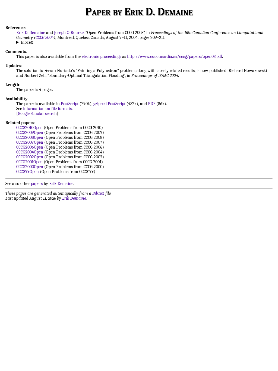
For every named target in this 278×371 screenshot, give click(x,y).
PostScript (69, 103)
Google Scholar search (37, 113)
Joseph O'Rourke (69, 32)
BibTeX (27, 42)
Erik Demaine (61, 183)
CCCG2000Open (29, 166)
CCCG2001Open (29, 161)
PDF (151, 103)
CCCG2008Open (29, 137)
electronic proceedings (101, 56)
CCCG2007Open (29, 142)
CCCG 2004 (45, 37)
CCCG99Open (27, 171)
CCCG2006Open (29, 147)
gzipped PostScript (109, 103)
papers (37, 183)
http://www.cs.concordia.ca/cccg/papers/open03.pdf (174, 56)
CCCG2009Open (29, 132)
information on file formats (47, 108)
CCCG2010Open (29, 127)
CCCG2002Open (29, 157)
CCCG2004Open (29, 152)
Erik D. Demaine (30, 32)
